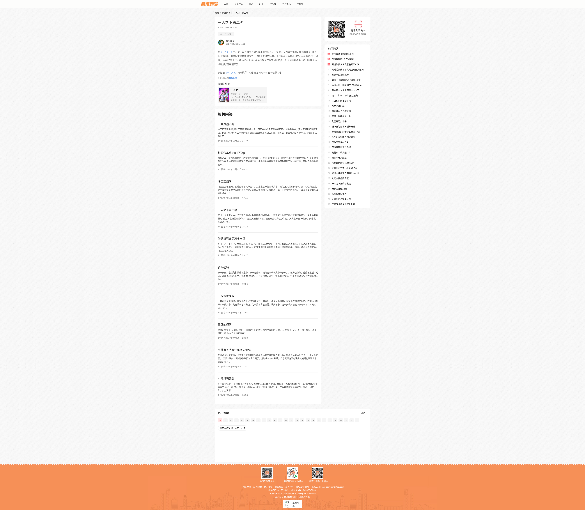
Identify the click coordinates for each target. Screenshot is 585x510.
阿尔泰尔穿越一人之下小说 (232, 428)
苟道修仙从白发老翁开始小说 (345, 64)
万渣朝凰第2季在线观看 (343, 59)
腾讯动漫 (209, 4)
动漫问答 (226, 13)
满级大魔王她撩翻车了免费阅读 (347, 85)
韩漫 (261, 4)
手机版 (300, 4)
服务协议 (279, 487)
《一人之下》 (226, 52)
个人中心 (286, 4)
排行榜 (273, 4)
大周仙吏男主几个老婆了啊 (344, 168)
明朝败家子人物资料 (341, 111)
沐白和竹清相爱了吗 (341, 100)
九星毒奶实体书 (339, 121)
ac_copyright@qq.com (333, 487)
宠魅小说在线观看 (340, 75)
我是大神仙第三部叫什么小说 (345, 173)
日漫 (251, 4)
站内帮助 (257, 487)
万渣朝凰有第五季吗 (341, 147)
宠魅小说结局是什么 (341, 116)
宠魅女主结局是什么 (341, 152)
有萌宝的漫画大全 (340, 142)
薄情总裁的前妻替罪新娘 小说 (346, 132)
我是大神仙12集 (339, 189)
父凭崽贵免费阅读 (340, 178)
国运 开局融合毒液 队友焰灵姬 (346, 80)
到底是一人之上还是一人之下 (345, 90)
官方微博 (268, 487)
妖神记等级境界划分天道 (343, 126)
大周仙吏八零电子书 (341, 199)
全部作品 (238, 4)
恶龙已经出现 (338, 106)
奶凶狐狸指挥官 (339, 194)
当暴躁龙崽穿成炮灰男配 (343, 163)
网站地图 (247, 487)
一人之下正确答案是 (341, 183)
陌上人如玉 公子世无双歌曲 (345, 95)
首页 (226, 4)
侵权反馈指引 (302, 487)
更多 (363, 412)
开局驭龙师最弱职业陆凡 (343, 204)
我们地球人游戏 (339, 157)
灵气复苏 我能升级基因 (343, 54)
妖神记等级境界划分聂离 (343, 137)
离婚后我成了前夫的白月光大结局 (348, 69)
